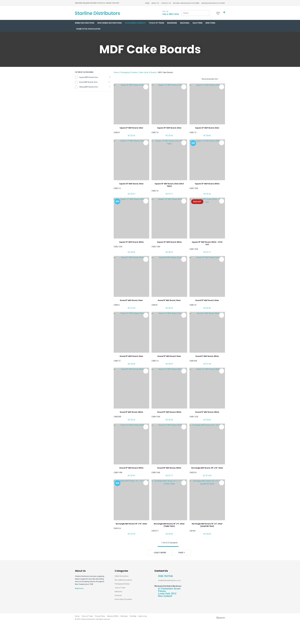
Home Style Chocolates (88, 29)
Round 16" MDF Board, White (169, 468)
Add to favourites (145, 86)
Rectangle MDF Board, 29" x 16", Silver (207, 468)
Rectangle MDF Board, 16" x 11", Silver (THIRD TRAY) (169, 525)
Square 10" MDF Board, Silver (169, 128)
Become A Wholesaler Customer (186, 3)
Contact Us (166, 3)
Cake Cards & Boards (147, 72)
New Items (210, 23)
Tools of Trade (156, 23)
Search (206, 13)
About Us (155, 3)
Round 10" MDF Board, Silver (207, 300)
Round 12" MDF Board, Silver (131, 356)
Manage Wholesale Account (213, 3)
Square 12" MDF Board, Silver (207, 128)
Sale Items (197, 23)
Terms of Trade (87, 616)
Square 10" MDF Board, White (207, 184)
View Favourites (218, 13)
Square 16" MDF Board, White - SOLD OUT (207, 243)
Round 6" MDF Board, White (207, 356)
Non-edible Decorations (123, 580)
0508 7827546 (165, 576)
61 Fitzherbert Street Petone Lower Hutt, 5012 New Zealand (169, 592)
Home (147, 3)
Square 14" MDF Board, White (169, 242)
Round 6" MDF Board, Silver (131, 300)
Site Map (133, 616)
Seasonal (184, 23)
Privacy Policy (100, 616)
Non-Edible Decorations (109, 23)
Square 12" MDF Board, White (131, 242)
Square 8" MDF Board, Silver (131, 128)
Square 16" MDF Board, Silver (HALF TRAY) (169, 185)
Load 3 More (160, 553)
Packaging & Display (135, 23)
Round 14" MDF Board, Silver (169, 356)
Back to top (142, 616)
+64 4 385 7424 (170, 14)
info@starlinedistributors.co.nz (169, 580)
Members (124, 616)
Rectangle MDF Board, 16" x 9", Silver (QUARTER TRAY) (207, 525)
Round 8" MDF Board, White (131, 412)
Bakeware (172, 23)
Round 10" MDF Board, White (169, 412)
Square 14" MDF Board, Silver (131, 184)
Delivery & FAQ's (113, 616)
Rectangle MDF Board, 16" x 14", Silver (131, 524)
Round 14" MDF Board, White (131, 468)
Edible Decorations (84, 23)
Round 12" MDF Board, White (207, 412)
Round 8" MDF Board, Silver (169, 300)
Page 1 (181, 553)
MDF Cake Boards (165, 72)
